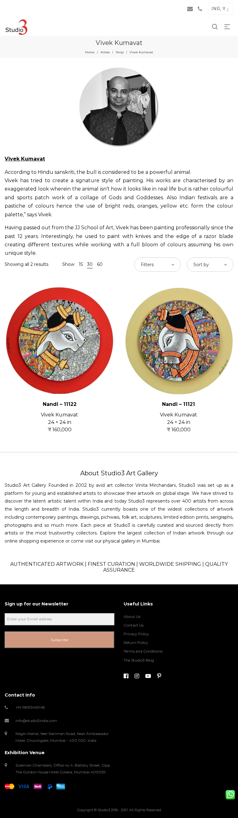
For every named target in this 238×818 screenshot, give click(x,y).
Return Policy (136, 642)
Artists (105, 52)
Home (90, 52)
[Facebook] (126, 676)
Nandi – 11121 (178, 404)
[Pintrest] (159, 676)
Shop (120, 52)
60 (100, 264)
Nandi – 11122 (60, 404)
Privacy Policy (136, 633)
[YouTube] (148, 676)
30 (90, 264)
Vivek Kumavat (59, 415)
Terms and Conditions (143, 651)
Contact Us (133, 625)
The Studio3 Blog (139, 660)
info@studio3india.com (36, 720)
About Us (132, 616)
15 (81, 264)
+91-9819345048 (30, 707)
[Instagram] (136, 676)
